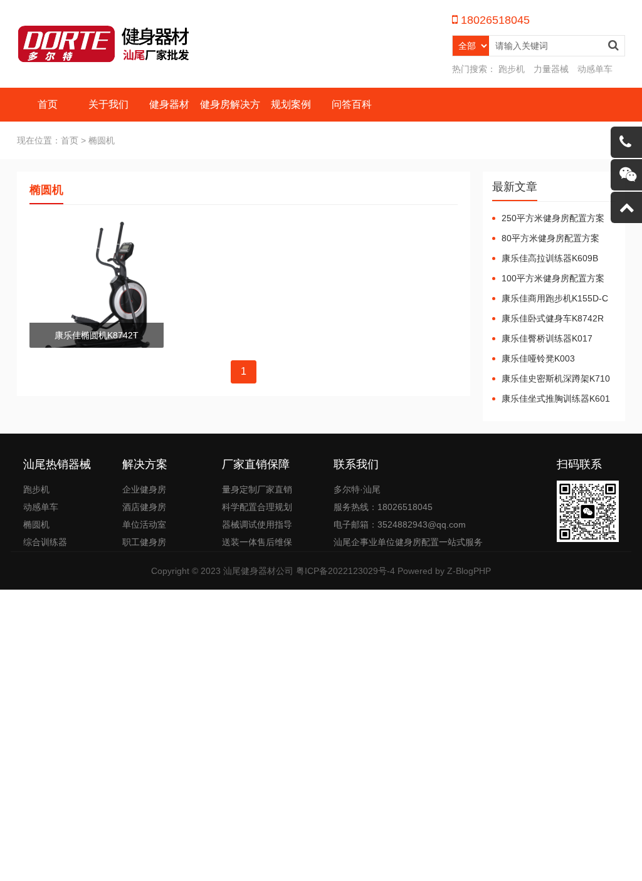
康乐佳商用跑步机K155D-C (555, 298)
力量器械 (551, 69)
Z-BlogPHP (469, 571)
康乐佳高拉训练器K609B (550, 258)
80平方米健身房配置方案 (550, 238)
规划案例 (291, 104)
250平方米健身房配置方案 (553, 218)
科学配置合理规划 (257, 507)
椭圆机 (36, 524)
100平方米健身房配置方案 (553, 278)
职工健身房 (144, 542)
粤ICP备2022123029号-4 (345, 571)
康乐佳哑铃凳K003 (538, 358)
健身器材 (169, 104)
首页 (48, 104)
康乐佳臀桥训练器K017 (547, 338)
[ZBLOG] (104, 44)
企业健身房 (144, 489)
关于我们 (108, 104)
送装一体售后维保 (257, 542)
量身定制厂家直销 (257, 489)
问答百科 (352, 104)
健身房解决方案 (230, 121)
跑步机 (511, 69)
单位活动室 (144, 524)
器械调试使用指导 (257, 524)
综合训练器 (45, 542)
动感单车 (595, 69)
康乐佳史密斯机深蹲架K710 (556, 378)
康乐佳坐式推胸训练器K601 (556, 399)
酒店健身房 (144, 507)
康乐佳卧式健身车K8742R (553, 318)
